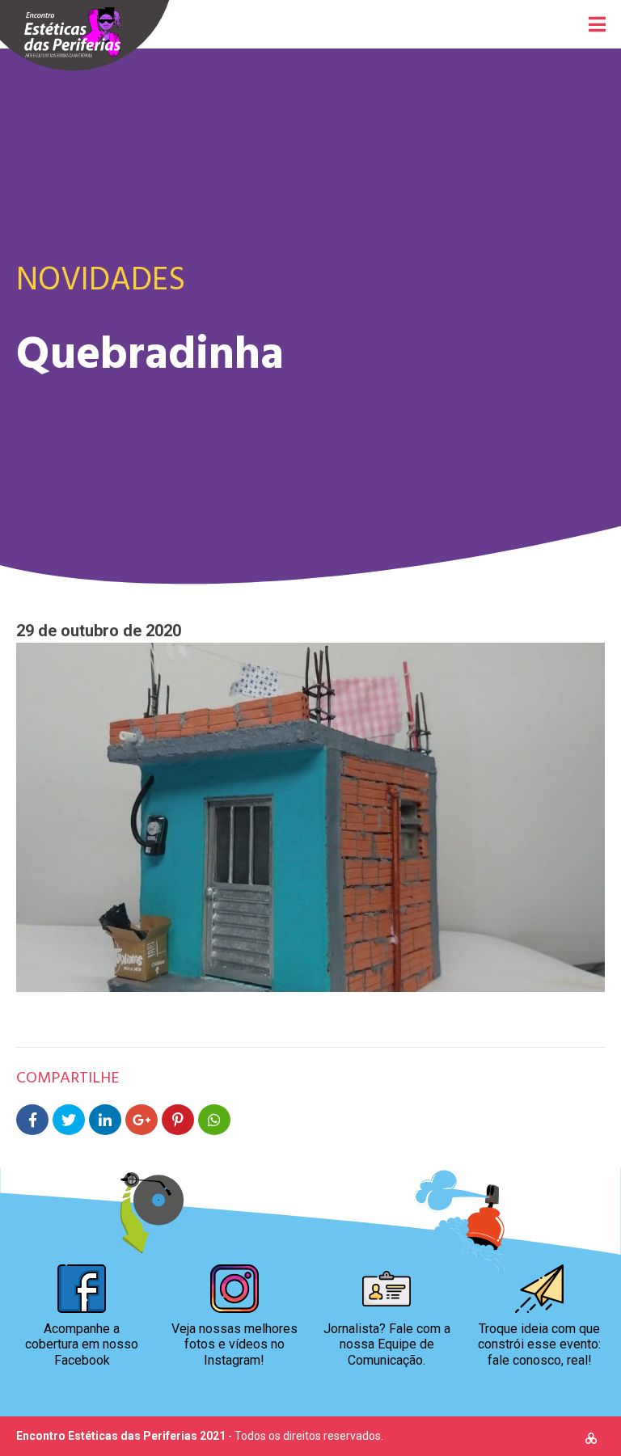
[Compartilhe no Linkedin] (105, 1119)
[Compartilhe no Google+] (141, 1119)
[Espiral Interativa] (591, 1440)
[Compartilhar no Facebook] (32, 1119)
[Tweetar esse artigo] (69, 1119)
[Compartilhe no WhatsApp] (214, 1119)
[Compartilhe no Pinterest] (178, 1119)
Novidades (100, 277)
